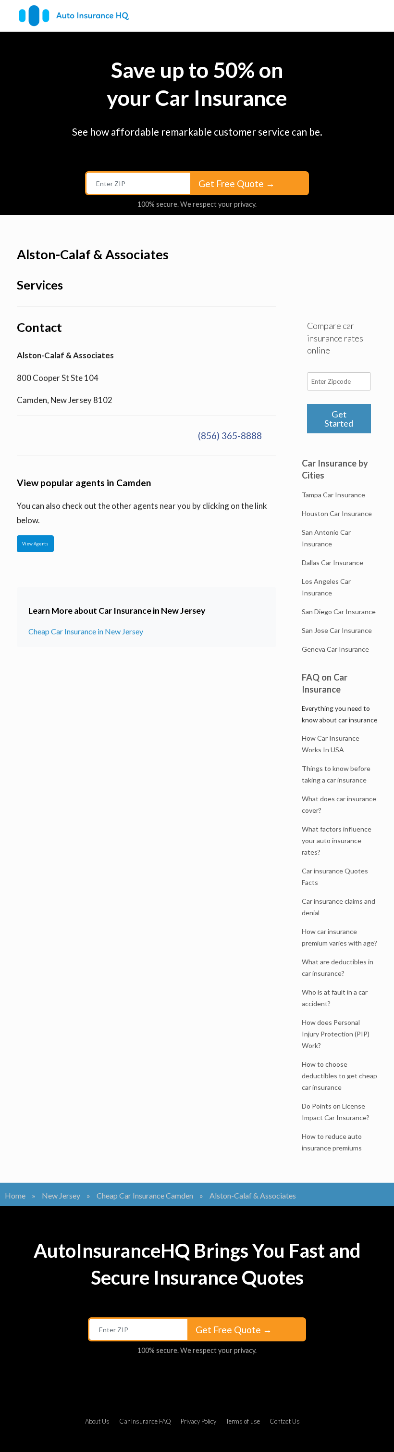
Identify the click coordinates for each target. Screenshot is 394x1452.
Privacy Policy (198, 1421)
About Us (97, 1421)
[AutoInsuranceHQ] (74, 15)
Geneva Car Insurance (335, 649)
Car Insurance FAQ (145, 1421)
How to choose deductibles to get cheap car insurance (339, 1075)
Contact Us (285, 1421)
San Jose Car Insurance (337, 630)
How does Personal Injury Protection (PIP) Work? (335, 1033)
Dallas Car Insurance (332, 562)
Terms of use (243, 1421)
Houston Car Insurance (337, 513)
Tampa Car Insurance (333, 495)
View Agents (35, 543)
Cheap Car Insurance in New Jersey (85, 631)
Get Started (338, 418)
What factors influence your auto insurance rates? (336, 840)
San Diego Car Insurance (339, 611)
